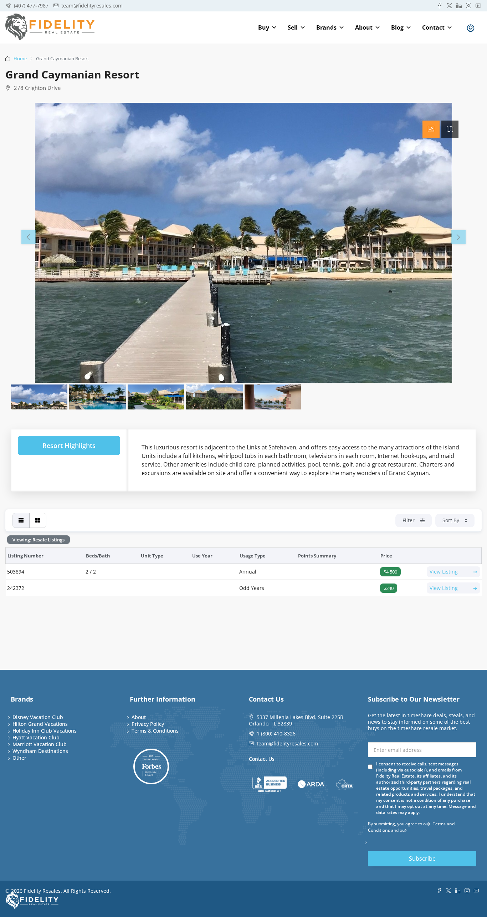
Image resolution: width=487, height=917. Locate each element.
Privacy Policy (148, 723)
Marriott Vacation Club (39, 744)
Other (19, 757)
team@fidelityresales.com (287, 743)
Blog (397, 27)
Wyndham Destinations (40, 751)
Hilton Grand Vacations (40, 723)
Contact (433, 27)
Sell (293, 27)
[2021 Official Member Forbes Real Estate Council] (151, 766)
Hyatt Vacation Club (36, 737)
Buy (263, 27)
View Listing (453, 571)
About (364, 27)
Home (20, 58)
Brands (326, 27)
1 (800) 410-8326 (276, 733)
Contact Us (262, 758)
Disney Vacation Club (37, 717)
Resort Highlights (69, 445)
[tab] (431, 129)
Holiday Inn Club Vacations (44, 730)
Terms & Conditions (155, 730)
